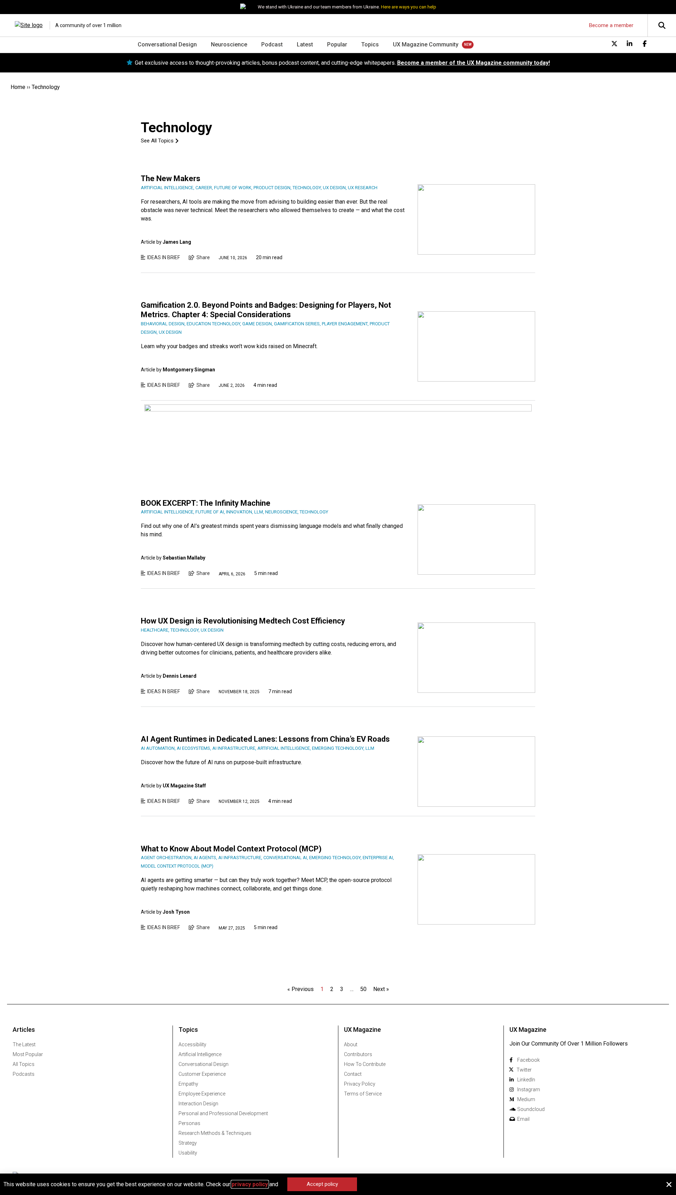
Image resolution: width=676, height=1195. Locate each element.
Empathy (188, 1084)
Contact (353, 1074)
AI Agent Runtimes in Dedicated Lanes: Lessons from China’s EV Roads (265, 739)
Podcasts (24, 1074)
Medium (526, 1099)
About (350, 1044)
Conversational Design (167, 44)
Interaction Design (198, 1103)
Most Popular (28, 1054)
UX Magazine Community (425, 44)
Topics (370, 44)
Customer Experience (202, 1074)
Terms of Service (363, 1094)
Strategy (188, 1143)
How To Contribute (365, 1064)
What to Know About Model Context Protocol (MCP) (231, 848)
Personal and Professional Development (223, 1113)
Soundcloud (531, 1109)
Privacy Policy (359, 1084)
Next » (381, 989)
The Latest (24, 1044)
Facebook (528, 1060)
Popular (337, 44)
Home (18, 87)
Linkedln (526, 1079)
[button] (668, 1184)
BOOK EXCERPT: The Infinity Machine (205, 503)
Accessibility (192, 1044)
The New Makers (170, 178)
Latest (305, 44)
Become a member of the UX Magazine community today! (473, 62)
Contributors (358, 1054)
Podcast (272, 44)
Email (523, 1119)
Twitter (524, 1070)
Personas (189, 1123)
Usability (188, 1153)
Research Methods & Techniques (215, 1133)
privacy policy (250, 1184)
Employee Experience (202, 1094)
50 (363, 989)
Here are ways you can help (408, 6)
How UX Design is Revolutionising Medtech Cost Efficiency (243, 620)
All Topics (24, 1064)
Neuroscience (229, 44)
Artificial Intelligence (200, 1054)
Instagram (528, 1089)
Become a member (611, 25)
